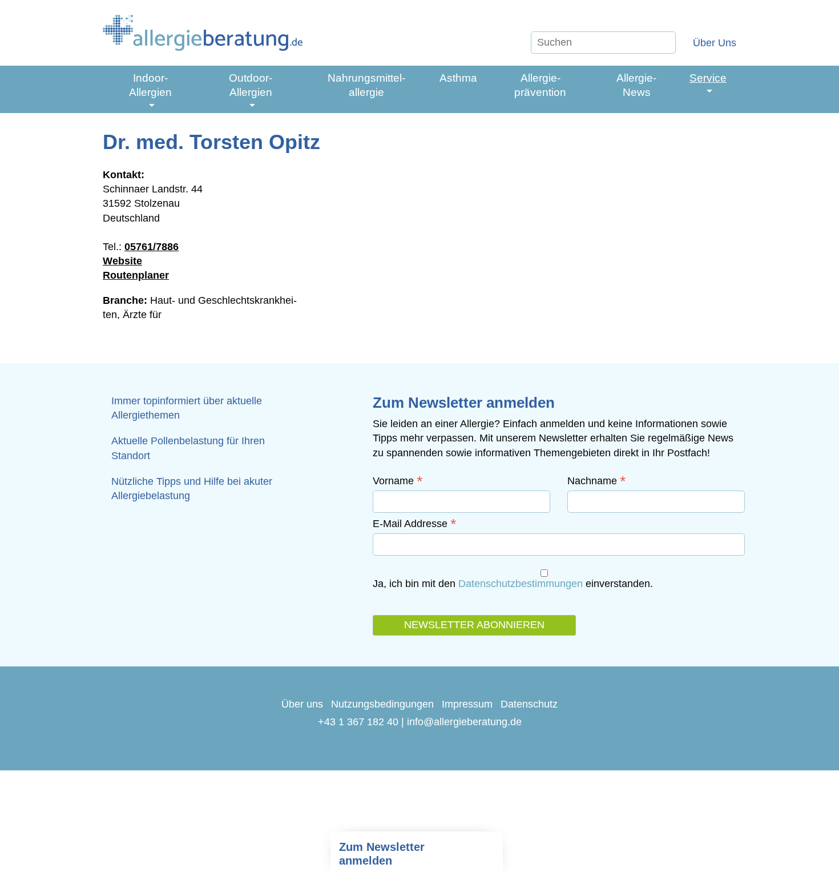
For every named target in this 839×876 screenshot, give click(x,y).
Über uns (302, 704)
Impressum (467, 704)
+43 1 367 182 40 (358, 722)
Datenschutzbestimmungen (520, 583)
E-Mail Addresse (415, 523)
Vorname (398, 480)
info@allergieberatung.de (464, 722)
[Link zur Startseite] (202, 32)
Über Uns (714, 43)
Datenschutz (529, 704)
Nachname (596, 480)
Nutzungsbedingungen (382, 704)
